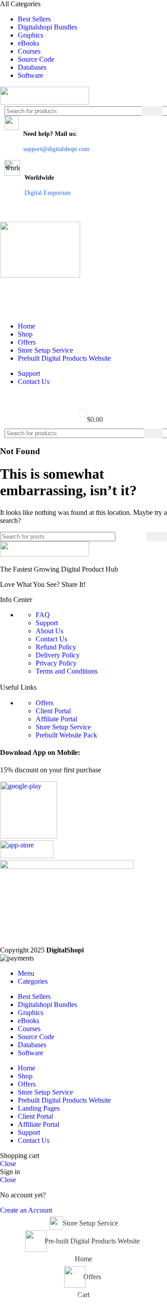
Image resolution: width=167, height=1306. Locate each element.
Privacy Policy (56, 663)
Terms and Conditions (67, 671)
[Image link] (44, 554)
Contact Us (51, 639)
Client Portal (53, 711)
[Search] (152, 111)
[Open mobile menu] (83, 213)
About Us (49, 631)
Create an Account (26, 1210)
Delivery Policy (58, 655)
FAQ (43, 615)
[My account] (83, 288)
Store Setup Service (63, 727)
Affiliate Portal (56, 719)
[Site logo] (44, 102)
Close (8, 1163)
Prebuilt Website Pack (66, 735)
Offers (44, 703)
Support (47, 623)
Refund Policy (56, 647)
